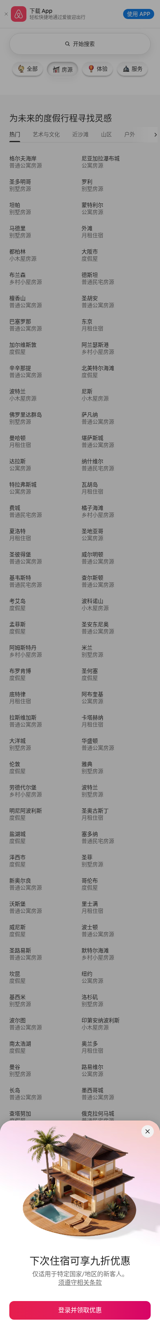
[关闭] (147, 1131)
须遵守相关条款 (80, 1283)
